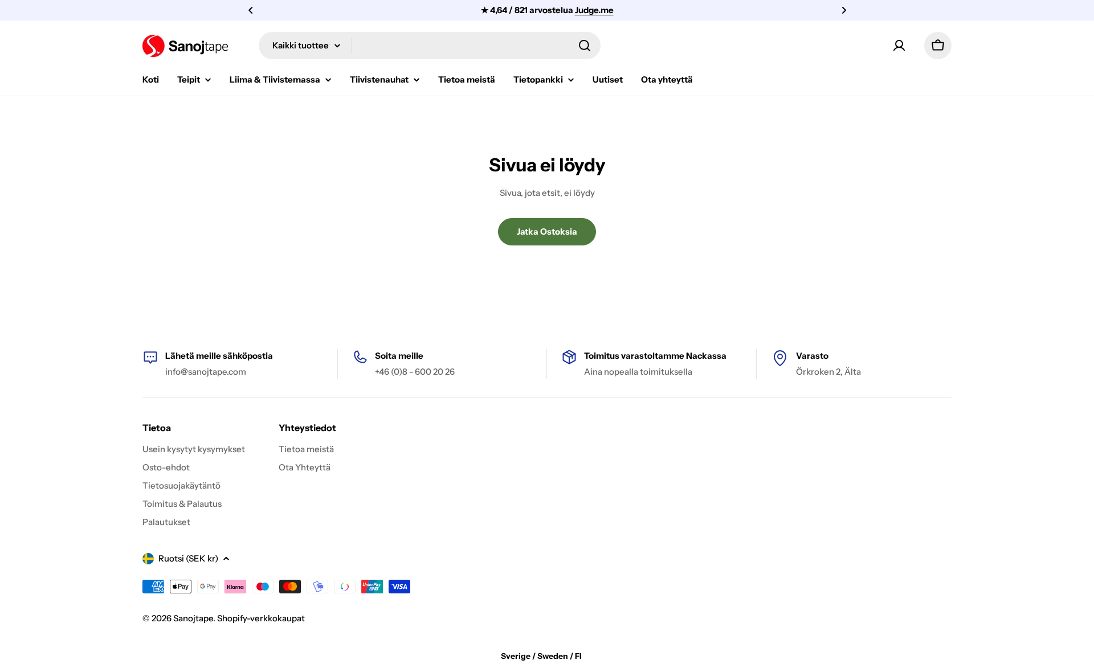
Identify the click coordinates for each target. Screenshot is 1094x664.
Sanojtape (193, 618)
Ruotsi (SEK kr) (188, 558)
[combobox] (430, 45)
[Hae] (584, 45)
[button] (251, 10)
